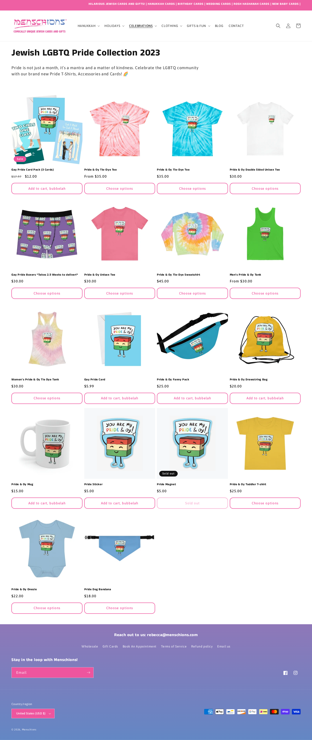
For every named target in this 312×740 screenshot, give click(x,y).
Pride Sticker (93, 485)
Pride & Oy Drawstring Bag (249, 380)
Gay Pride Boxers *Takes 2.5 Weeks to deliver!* (44, 275)
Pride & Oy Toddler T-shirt (248, 485)
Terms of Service (174, 646)
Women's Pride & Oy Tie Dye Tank (35, 380)
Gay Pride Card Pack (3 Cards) (32, 170)
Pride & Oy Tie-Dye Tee (100, 170)
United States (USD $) (30, 713)
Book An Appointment (139, 646)
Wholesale (90, 646)
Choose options (119, 188)
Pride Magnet (166, 485)
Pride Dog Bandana (97, 590)
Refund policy (202, 646)
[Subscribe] (88, 672)
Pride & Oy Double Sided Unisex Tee (255, 170)
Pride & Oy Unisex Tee (100, 275)
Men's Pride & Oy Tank (246, 275)
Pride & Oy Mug (22, 485)
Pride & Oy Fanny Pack (173, 380)
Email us (223, 646)
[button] (88, 26)
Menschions (29, 729)
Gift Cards (110, 646)
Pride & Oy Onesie (24, 590)
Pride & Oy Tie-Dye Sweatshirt (178, 275)
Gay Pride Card (94, 380)
